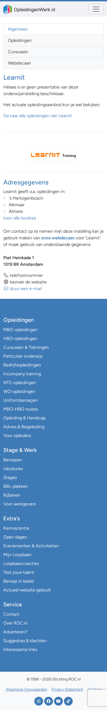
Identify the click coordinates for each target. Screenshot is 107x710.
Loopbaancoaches (21, 563)
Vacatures (13, 468)
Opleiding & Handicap (24, 417)
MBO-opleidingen (20, 329)
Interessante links (20, 649)
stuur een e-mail (25, 288)
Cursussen (18, 51)
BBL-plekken (15, 486)
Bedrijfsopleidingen (22, 365)
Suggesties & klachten (25, 640)
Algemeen (18, 29)
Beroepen (12, 459)
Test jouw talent (18, 572)
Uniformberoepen (20, 400)
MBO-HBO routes (20, 409)
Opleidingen (20, 40)
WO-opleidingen (19, 391)
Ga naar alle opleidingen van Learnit (37, 115)
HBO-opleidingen (20, 338)
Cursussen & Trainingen (26, 347)
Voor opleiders (17, 435)
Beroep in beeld (18, 581)
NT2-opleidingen (19, 382)
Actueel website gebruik (27, 590)
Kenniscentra (16, 528)
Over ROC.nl (15, 623)
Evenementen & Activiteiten (31, 545)
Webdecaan (19, 63)
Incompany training (22, 373)
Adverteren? (15, 631)
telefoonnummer (26, 275)
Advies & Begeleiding (23, 426)
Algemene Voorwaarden (26, 689)
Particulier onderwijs (23, 356)
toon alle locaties (19, 218)
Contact (11, 614)
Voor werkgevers (19, 504)
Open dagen (15, 537)
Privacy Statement (67, 689)
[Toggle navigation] (96, 9)
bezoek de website (28, 282)
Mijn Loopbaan (17, 554)
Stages (10, 477)
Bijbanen (11, 495)
